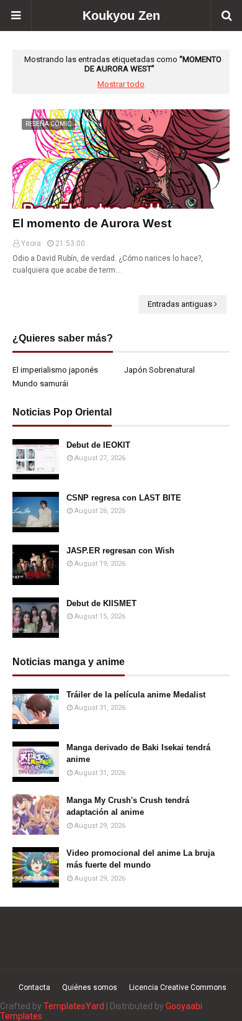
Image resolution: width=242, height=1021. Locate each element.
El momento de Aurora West (91, 223)
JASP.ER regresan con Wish (120, 550)
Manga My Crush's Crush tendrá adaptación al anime (127, 806)
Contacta (34, 987)
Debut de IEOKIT (98, 445)
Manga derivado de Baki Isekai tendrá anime (138, 754)
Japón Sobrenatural (159, 369)
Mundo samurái (40, 383)
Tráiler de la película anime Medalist (135, 694)
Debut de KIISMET (101, 603)
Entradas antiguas (180, 304)
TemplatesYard (73, 1006)
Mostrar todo (121, 84)
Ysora (31, 243)
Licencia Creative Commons (177, 987)
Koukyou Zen (121, 15)
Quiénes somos (89, 987)
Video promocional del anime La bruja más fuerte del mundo (140, 859)
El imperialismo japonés (55, 369)
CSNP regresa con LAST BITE (123, 497)
